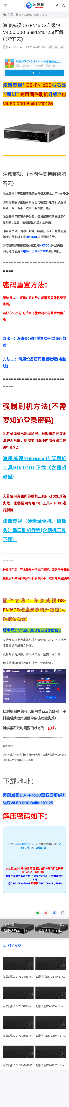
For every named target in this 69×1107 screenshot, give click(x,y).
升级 (53, 94)
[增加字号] (50, 47)
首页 (18, 14)
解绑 (11, 94)
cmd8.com (15, 47)
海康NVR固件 (32, 14)
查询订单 (40, 848)
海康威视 (12, 85)
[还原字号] (62, 47)
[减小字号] (56, 47)
